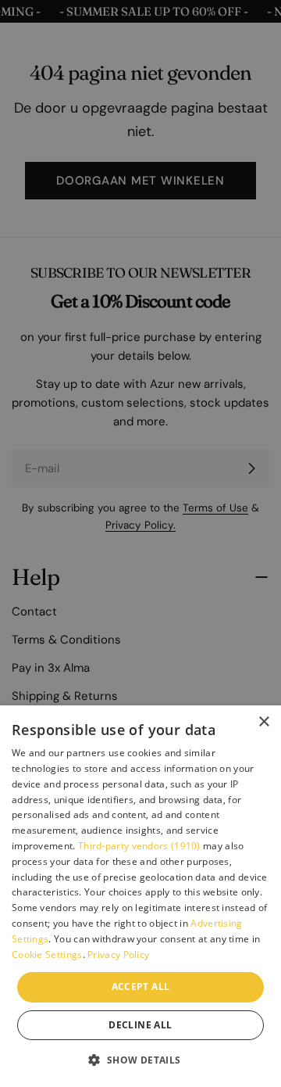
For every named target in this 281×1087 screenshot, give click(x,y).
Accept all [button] (141, 986)
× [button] (263, 722)
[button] (140, 1059)
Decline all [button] (140, 1024)
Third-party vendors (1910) (139, 845)
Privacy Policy (118, 954)
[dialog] (140, 896)
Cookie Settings (47, 954)
